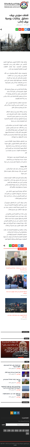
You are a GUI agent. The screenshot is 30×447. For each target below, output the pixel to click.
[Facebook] (18, 412)
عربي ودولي (18, 24)
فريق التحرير (25, 355)
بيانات (5, 430)
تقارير (20, 430)
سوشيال (16, 430)
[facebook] (28, 29)
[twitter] (25, 29)
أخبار (23, 430)
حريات (27, 433)
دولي (12, 430)
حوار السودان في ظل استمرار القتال (12, 372)
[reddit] (22, 29)
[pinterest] (19, 29)
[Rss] (11, 412)
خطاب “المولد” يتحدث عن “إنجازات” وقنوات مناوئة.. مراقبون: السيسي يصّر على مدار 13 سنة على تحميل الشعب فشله (16, 350)
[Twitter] (15, 412)
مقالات (8, 430)
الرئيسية (27, 430)
